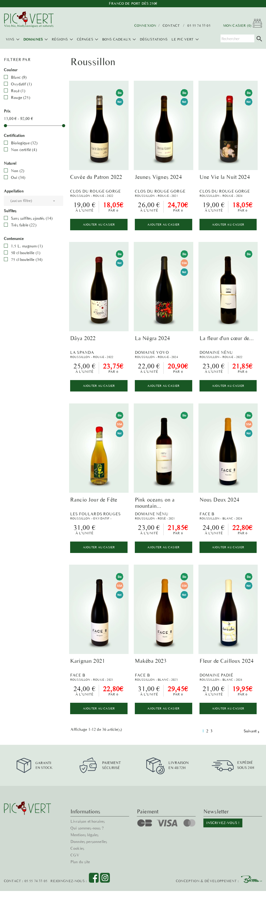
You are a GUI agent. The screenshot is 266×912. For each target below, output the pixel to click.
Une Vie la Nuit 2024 (225, 177)
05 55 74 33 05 (198, 26)
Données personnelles (88, 841)
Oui (18, 177)
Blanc (18, 77)
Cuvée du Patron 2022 (96, 177)
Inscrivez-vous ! (223, 823)
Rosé (18, 90)
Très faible (23, 224)
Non (17, 170)
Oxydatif (21, 84)
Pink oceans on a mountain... (155, 502)
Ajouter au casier (99, 224)
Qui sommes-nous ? (87, 828)
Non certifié (24, 149)
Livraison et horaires (87, 821)
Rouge (20, 97)
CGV (74, 855)
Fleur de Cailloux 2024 (227, 661)
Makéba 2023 (151, 661)
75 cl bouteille (26, 259)
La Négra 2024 (152, 338)
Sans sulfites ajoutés (31, 218)
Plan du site (80, 861)
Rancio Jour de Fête (93, 499)
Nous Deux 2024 (219, 499)
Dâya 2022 (83, 338)
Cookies (77, 848)
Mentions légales (84, 834)
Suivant (252, 731)
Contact (171, 26)
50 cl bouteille (25, 252)
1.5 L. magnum (27, 246)
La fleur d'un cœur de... (227, 338)
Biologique (24, 142)
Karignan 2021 (87, 661)
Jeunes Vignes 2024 (158, 177)
